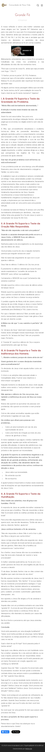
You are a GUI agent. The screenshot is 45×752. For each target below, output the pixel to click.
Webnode (28, 749)
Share (6, 732)
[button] (38, 5)
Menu (42, 5)
